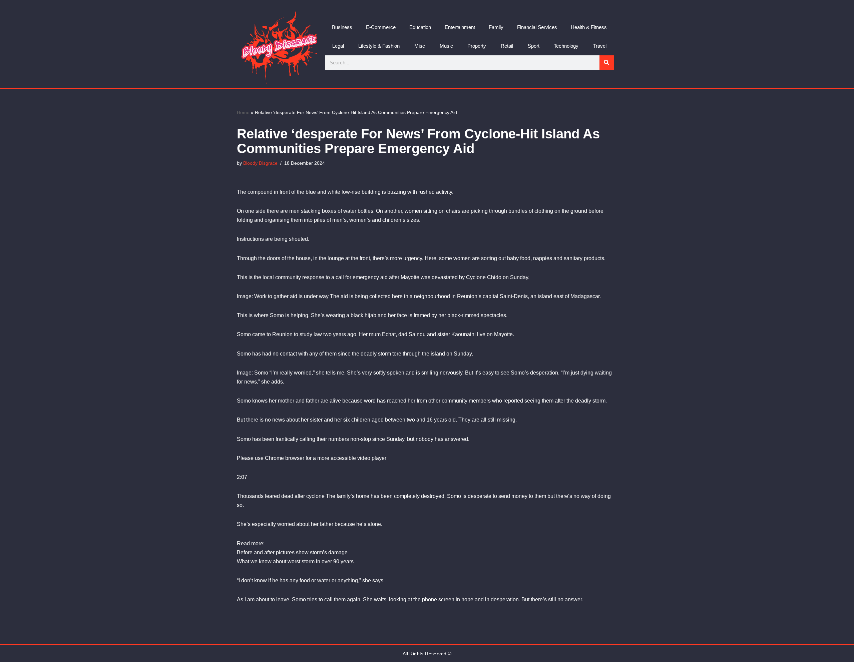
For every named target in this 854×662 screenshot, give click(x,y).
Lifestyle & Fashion (379, 46)
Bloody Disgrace (260, 163)
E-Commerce (381, 27)
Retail (507, 46)
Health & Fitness (589, 27)
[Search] (606, 62)
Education (420, 27)
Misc (419, 46)
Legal (338, 46)
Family (496, 27)
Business (342, 27)
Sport (533, 46)
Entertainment (460, 27)
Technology (566, 46)
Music (446, 46)
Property (476, 46)
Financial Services (537, 27)
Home (243, 112)
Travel (599, 46)
